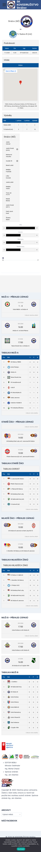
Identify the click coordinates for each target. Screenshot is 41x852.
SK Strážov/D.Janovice (17, 600)
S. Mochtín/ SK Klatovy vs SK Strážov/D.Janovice (20, 551)
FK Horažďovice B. (16, 382)
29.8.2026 (20, 434)
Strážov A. (13, 372)
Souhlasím (21, 849)
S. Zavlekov (14, 681)
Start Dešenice (15, 722)
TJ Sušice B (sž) (15, 504)
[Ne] (39, 845)
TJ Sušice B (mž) (8, 129)
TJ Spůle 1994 (15, 727)
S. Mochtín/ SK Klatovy (17, 580)
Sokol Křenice (15, 702)
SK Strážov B (14, 692)
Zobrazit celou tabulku (32, 413)
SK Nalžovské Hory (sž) (17, 499)
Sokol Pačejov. (15, 367)
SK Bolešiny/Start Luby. (17, 590)
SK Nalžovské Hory (16, 687)
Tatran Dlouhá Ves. (16, 377)
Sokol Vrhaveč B (15, 717)
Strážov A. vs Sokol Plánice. (20, 330)
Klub (8, 357)
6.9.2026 (20, 544)
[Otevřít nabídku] (4, 4)
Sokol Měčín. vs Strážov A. (20, 309)
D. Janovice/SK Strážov (17, 479)
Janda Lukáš (9, 182)
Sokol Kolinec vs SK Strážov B (20, 630)
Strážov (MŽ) (7, 125)
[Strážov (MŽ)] (3, 258)
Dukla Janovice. (15, 397)
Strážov (20, 65)
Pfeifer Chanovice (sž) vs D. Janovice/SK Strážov (20, 456)
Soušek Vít (9, 161)
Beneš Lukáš (9, 165)
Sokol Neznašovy (16, 712)
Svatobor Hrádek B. (16, 402)
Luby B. (13, 387)
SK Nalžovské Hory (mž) (17, 595)
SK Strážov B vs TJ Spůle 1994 (20, 665)
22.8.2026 (20, 302)
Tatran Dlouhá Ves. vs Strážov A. (20, 346)
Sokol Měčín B (15, 707)
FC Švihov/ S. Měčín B (17, 575)
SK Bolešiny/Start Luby (17, 494)
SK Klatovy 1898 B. (16, 362)
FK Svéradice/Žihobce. (17, 408)
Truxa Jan (8, 193)
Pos (4, 357)
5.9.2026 (20, 339)
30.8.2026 (20, 323)
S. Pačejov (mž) (15, 585)
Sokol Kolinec (15, 697)
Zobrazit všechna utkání (31, 315)
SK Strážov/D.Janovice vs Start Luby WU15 (20, 530)
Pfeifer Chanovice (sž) (17, 484)
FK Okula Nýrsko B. (16, 392)
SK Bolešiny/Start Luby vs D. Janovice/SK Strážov (20, 441)
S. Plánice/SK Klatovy (17, 489)
